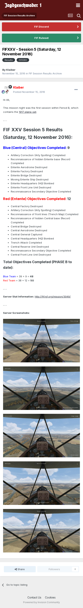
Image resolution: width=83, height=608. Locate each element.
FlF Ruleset (41, 37)
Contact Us (34, 597)
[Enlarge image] (41, 340)
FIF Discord (41, 26)
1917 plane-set (27, 111)
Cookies (50, 597)
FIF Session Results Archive (45, 73)
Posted (29, 91)
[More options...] (76, 89)
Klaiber (10, 69)
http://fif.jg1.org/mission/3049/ (53, 296)
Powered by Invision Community (41, 602)
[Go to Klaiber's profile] (7, 90)
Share (21, 569)
